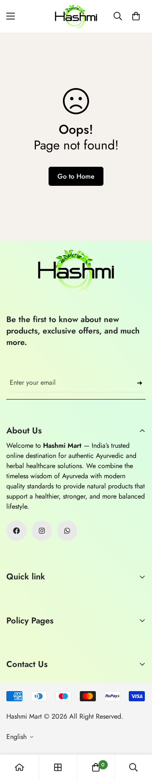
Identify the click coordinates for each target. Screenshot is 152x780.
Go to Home (76, 176)
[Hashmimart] (76, 16)
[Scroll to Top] (136, 735)
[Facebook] (16, 531)
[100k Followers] (42, 531)
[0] (136, 16)
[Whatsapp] (67, 531)
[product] (19, 767)
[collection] (58, 767)
